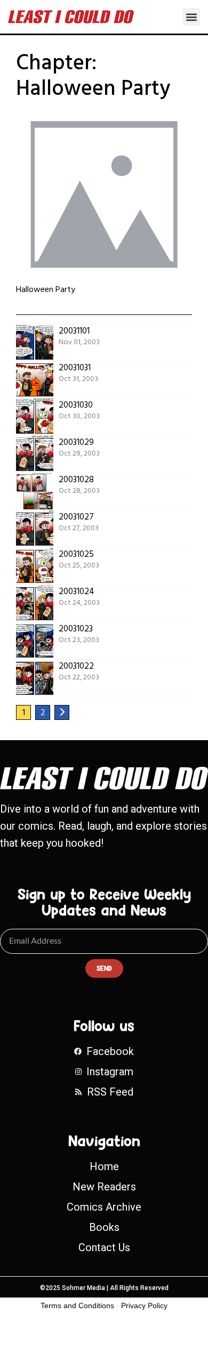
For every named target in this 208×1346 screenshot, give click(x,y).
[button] (191, 17)
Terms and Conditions (77, 1305)
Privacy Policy (144, 1305)
